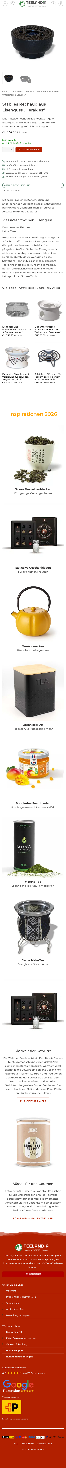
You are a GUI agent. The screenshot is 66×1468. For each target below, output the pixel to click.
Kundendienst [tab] (13, 190)
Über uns (11, 1290)
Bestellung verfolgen (18, 1315)
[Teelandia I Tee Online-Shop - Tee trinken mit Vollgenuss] (33, 4)
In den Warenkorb (29, 149)
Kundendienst (14, 1332)
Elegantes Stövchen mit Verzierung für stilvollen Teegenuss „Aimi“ (15, 377)
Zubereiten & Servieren (47, 92)
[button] (5, 3)
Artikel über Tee (15, 1309)
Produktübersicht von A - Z (21, 1296)
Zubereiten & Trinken (21, 92)
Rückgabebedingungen (19, 1356)
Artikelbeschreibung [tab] (17, 185)
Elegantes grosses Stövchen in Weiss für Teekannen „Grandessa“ (48, 329)
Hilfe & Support (14, 1350)
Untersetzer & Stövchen (14, 95)
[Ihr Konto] (53, 3)
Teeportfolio (12, 1303)
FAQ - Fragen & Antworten (21, 1338)
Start (4, 92)
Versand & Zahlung (16, 1344)
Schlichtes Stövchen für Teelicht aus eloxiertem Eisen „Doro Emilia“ (48, 377)
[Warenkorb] (60, 3)
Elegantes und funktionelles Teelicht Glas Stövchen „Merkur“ (16, 329)
